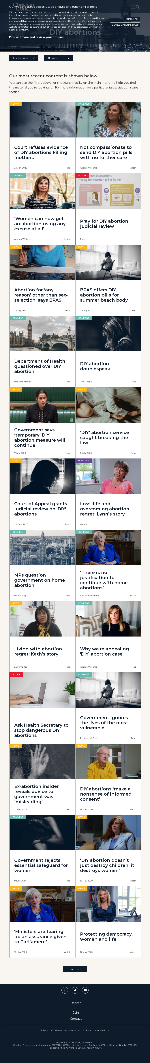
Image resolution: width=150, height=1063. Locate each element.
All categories (21, 57)
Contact (76, 1018)
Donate (75, 1003)
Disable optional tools (125, 25)
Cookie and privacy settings (96, 1030)
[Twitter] (75, 990)
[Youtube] (85, 990)
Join (76, 1012)
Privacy (44, 1030)
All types (52, 57)
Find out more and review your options (36, 37)
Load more (75, 969)
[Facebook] (64, 990)
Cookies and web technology (65, 1030)
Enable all (132, 19)
